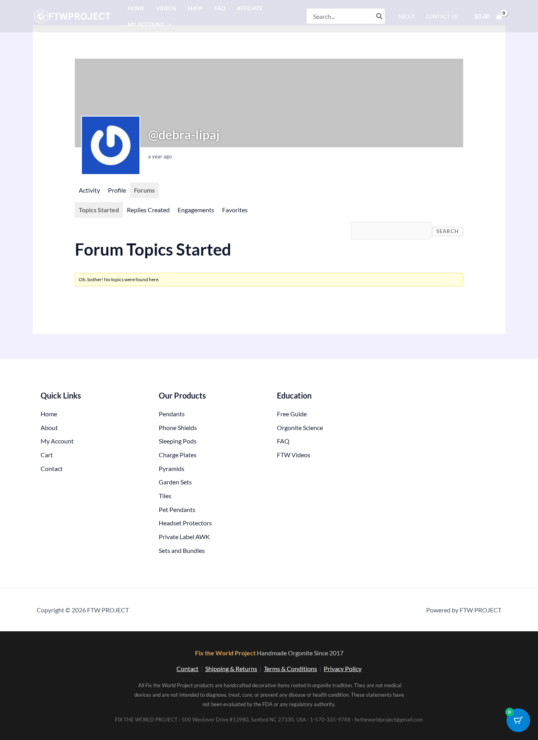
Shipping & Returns (231, 668)
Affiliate (250, 8)
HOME (136, 8)
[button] (168, 24)
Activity (89, 190)
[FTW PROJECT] (73, 15)
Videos (166, 8)
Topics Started (99, 209)
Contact (187, 668)
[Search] (380, 16)
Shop (195, 8)
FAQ (219, 8)
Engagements (196, 209)
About (407, 16)
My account (146, 24)
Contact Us (442, 16)
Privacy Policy (343, 668)
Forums (144, 190)
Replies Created (148, 209)
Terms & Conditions (290, 668)
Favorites (235, 209)
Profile (117, 190)
